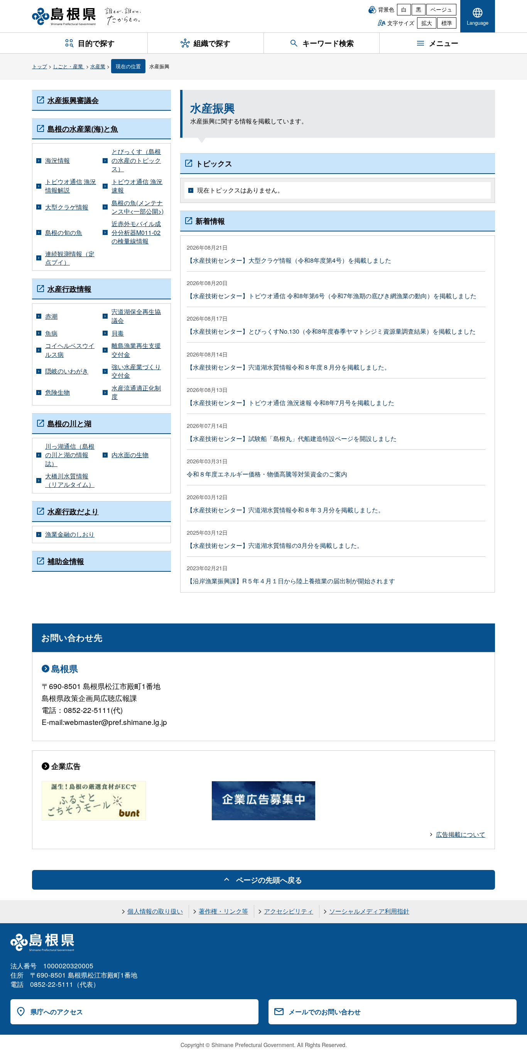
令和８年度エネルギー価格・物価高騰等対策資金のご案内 (267, 474)
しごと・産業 (68, 66)
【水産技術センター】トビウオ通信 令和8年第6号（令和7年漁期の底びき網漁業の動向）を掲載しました (331, 295)
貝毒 (117, 333)
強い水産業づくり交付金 (136, 371)
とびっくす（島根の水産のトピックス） (136, 160)
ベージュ (441, 9)
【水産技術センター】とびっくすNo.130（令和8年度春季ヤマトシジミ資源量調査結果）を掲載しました (331, 331)
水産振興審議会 (73, 100)
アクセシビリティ (288, 911)
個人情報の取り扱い (155, 911)
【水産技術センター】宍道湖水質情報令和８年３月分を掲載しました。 (285, 509)
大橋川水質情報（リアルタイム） (70, 480)
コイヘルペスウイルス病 (70, 349)
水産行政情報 (69, 288)
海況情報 (57, 160)
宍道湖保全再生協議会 (136, 315)
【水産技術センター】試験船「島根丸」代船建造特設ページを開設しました (292, 438)
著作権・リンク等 (223, 911)
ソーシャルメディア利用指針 (369, 911)
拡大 (426, 23)
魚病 (51, 333)
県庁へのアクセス (56, 1011)
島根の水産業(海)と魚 (82, 128)
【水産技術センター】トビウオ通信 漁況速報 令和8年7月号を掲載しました (290, 402)
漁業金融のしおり (70, 534)
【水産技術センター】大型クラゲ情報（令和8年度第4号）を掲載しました (289, 260)
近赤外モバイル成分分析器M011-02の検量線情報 (136, 232)
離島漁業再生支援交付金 (136, 349)
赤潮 (51, 316)
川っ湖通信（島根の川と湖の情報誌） (70, 455)
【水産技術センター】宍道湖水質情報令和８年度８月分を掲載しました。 (288, 367)
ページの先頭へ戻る (269, 879)
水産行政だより (73, 511)
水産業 (97, 66)
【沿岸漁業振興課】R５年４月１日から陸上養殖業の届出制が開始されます (291, 580)
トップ (39, 66)
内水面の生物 (130, 455)
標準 (446, 23)
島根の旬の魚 (63, 232)
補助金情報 (65, 561)
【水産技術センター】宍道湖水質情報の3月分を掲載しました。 (275, 545)
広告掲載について (460, 834)
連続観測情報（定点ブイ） (70, 258)
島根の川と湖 (69, 423)
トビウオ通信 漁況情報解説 (70, 185)
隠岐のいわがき (66, 371)
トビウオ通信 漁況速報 (136, 185)
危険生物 (57, 392)
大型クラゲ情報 (66, 207)
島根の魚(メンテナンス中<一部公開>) (137, 207)
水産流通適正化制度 (136, 392)
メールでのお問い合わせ (325, 1011)
